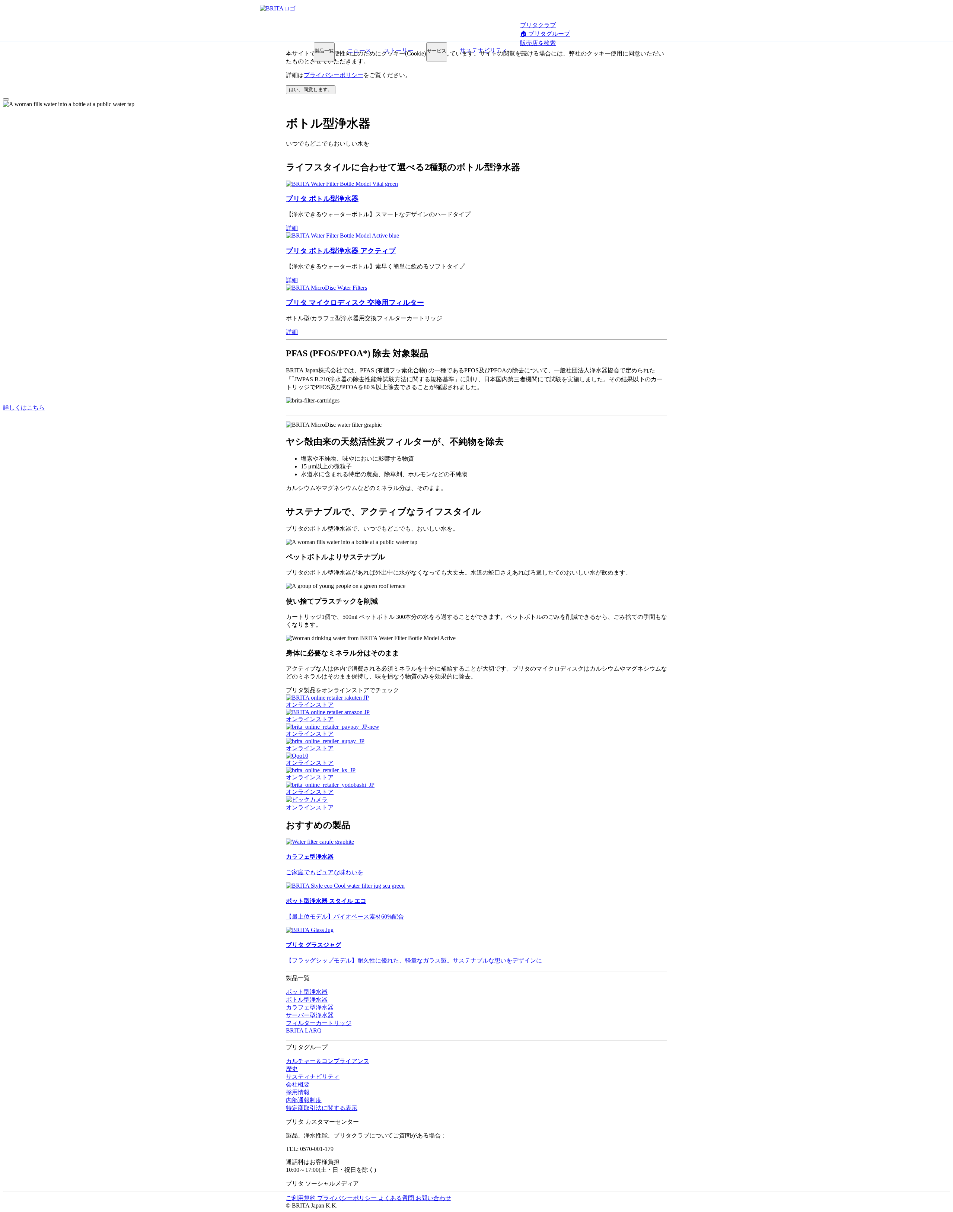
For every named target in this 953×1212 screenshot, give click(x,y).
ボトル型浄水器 (307, 999)
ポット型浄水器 (307, 992)
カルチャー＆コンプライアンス (327, 1061)
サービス (436, 51)
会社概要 (298, 1084)
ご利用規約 (301, 1198)
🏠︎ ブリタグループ (545, 34)
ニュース (359, 50)
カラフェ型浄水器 (310, 1007)
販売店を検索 (538, 43)
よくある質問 (396, 1198)
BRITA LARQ (304, 1030)
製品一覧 (324, 51)
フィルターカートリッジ (318, 1023)
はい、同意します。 (310, 89)
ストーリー (399, 50)
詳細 (292, 228)
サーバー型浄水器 (310, 1015)
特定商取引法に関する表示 (321, 1108)
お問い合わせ (433, 1198)
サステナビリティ (483, 50)
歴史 (292, 1069)
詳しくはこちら (24, 407)
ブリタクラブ (538, 25)
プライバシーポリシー (333, 75)
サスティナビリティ (313, 1076)
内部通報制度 (304, 1100)
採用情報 (298, 1092)
